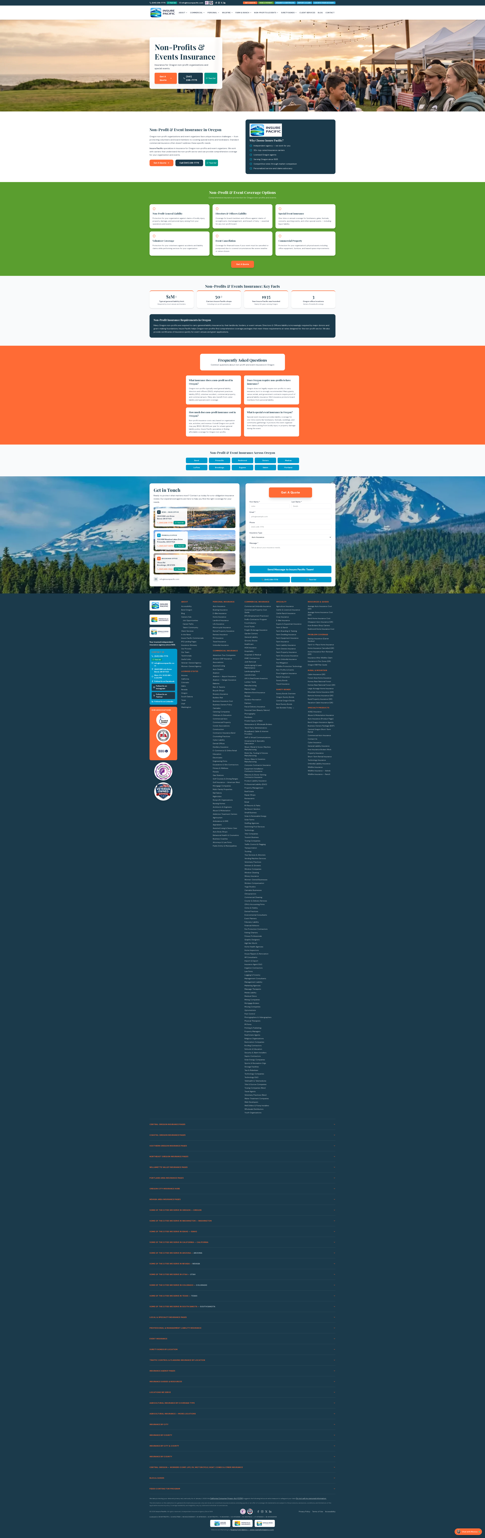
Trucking (248, 851)
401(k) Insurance (315, 712)
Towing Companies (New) (255, 1088)
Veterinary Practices (253, 862)
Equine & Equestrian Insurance (288, 624)
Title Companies (251, 834)
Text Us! (173, 3)
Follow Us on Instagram (161, 687)
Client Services (307, 12)
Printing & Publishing (253, 1028)
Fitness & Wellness (220, 768)
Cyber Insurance (314, 742)
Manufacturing (251, 685)
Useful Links (186, 659)
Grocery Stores (251, 640)
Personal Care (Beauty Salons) (257, 710)
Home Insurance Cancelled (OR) (321, 648)
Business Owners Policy (222, 705)
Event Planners (251, 918)
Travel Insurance (219, 641)
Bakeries (216, 683)
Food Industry (250, 623)
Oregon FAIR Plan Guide (317, 665)
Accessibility (186, 606)
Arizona (184, 675)
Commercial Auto (220, 719)
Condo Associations (221, 726)
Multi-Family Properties (222, 789)
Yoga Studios (250, 887)
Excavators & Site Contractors (225, 765)
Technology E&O (251, 1077)
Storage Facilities (252, 1067)
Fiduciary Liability (252, 922)
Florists (216, 772)
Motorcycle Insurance (222, 627)
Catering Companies (221, 712)
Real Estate (249, 791)
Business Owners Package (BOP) (321, 726)
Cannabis (217, 708)
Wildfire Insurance (315, 767)
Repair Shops (250, 795)
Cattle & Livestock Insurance (288, 610)
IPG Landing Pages (188, 641)
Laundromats (250, 675)
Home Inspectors (252, 950)
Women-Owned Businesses (256, 879)
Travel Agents (250, 1091)
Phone (252, 522)
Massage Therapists (253, 989)
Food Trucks (250, 626)
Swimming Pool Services (255, 827)
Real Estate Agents (252, 1035)
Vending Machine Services (255, 858)
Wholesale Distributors (254, 1109)
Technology (249, 830)
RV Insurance (218, 638)
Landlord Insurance (221, 620)
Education (217, 754)
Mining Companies (252, 1000)
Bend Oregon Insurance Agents (320, 722)
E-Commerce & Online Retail (225, 750)
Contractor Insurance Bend (224, 733)
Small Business (251, 812)
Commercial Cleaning (253, 897)
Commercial (196, 12)
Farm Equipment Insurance (287, 638)
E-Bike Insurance (219, 613)
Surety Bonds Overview (286, 693)
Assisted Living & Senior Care (225, 828)
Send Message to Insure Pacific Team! (291, 569)
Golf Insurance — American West (226, 782)
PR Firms (248, 1024)
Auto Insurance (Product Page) (320, 719)
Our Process (186, 649)
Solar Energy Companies (255, 1060)
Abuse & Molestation (221, 810)
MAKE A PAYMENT (266, 3)
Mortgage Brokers (252, 1003)
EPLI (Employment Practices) (257, 616)
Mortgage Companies (222, 786)
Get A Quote (163, 78)
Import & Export (251, 961)
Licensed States (189, 671)
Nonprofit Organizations (223, 800)
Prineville (219, 460)
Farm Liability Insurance (286, 645)
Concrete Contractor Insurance (258, 765)
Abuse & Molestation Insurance (321, 715)
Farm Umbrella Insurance (286, 659)
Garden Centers (251, 633)
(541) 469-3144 (166, 569)
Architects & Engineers (222, 807)
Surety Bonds (288, 12)
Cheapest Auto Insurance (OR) (320, 622)
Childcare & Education (222, 715)
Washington (186, 707)
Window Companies (253, 869)
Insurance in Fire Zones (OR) (319, 661)
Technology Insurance (317, 760)
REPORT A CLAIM (304, 3)
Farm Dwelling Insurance (286, 634)
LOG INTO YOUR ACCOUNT (324, 3)
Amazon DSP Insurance (222, 659)
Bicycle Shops (218, 690)
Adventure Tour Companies (224, 655)
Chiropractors (250, 894)
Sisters (265, 460)
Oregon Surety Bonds (285, 697)
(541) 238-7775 (166, 523)
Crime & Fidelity (251, 908)
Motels (247, 696)
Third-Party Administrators (256, 728)
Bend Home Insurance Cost (319, 618)
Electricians (217, 757)
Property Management (254, 788)
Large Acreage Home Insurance (321, 688)
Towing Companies (252, 841)
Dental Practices (251, 911)
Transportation (251, 848)
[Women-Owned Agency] (207, 3)
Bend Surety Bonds (284, 704)
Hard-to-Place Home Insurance (321, 644)
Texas (183, 700)
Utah (183, 703)
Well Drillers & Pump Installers (257, 1105)
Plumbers (248, 717)
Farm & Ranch (242, 12)
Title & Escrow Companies (255, 1084)
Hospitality (249, 651)
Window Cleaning (252, 872)
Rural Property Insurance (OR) (320, 699)
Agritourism (217, 817)
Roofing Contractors (253, 1045)
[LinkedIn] (224, 3)
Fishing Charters (251, 932)
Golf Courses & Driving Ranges (225, 779)
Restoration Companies (254, 1042)
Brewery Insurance (220, 694)
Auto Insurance (219, 606)
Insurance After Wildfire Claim (320, 658)
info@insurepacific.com (169, 579)
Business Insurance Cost (223, 701)
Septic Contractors (253, 1056)
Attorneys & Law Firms (222, 842)
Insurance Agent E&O (253, 964)
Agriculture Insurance (285, 606)
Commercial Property (222, 722)
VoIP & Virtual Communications (258, 737)
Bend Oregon (186, 610)
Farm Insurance (282, 641)
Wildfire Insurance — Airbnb (319, 771)
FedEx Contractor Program (256, 619)
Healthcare (249, 644)
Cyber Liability (219, 740)
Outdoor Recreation (253, 699)
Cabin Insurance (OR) (316, 674)
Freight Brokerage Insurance (256, 630)
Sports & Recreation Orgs (255, 1063)
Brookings (219, 467)
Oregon (184, 693)
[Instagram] (219, 3)
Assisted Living (219, 666)
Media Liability (250, 992)
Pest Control (250, 1014)
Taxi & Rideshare (251, 1070)
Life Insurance (218, 624)
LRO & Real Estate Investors (256, 678)
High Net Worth (251, 943)
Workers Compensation (254, 883)
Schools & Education (253, 1049)
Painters (248, 703)
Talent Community (190, 627)
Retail (247, 802)
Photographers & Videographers (258, 1017)
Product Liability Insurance (255, 781)
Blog (320, 12)
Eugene (242, 467)
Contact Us (312, 739)
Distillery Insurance (220, 747)
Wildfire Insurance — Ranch (319, 774)
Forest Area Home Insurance (319, 678)
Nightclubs (217, 796)
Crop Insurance (282, 617)
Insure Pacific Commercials (192, 638)
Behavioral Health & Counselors (226, 835)
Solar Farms (249, 819)
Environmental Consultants (256, 915)
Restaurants (249, 798)
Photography (250, 714)
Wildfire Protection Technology (289, 666)
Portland (288, 467)
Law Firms (249, 971)
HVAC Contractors (252, 658)
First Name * (255, 502)
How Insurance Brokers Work (319, 749)
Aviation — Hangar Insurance (224, 680)
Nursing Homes (219, 803)
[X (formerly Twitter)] (222, 3)
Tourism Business (252, 837)
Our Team (185, 652)
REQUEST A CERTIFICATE (285, 3)
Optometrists (250, 1010)
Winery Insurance (252, 876)
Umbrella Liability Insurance (319, 764)
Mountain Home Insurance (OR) (321, 692)
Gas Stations (218, 775)
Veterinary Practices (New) (256, 1095)
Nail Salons (217, 793)
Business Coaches (220, 839)
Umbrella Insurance (221, 645)
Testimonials (186, 656)
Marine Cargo (250, 689)
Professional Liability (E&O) (256, 784)
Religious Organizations (254, 1038)
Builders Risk (218, 697)
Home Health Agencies (254, 947)
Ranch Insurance (283, 677)
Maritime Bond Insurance (255, 692)
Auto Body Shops (220, 832)
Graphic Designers (252, 940)
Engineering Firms (220, 761)
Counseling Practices (221, 736)
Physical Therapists (252, 1021)
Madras (288, 460)
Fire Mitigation (282, 663)
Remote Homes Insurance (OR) (320, 695)
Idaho (183, 686)
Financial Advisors (252, 925)
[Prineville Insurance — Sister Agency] (160, 625)
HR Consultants (251, 957)
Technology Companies (254, 1074)
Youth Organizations (253, 1112)
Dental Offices (219, 743)
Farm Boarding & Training (286, 631)
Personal (212, 12)
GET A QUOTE (250, 3)
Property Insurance (316, 753)
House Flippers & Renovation (256, 954)
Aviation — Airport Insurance (224, 676)
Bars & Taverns (219, 687)
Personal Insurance (224, 602)
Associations (218, 662)
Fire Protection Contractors (256, 929)
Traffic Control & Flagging (255, 844)
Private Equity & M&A (253, 721)
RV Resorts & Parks (252, 805)
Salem (265, 467)
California (185, 679)
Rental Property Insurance (223, 631)
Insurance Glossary (189, 645)
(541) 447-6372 (166, 546)
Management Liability (253, 982)
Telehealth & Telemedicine (255, 1081)
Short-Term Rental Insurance (320, 756)
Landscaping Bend (252, 671)
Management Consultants (255, 978)
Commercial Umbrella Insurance (258, 606)
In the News (186, 634)
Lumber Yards (250, 682)
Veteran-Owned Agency (191, 663)
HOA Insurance (251, 648)
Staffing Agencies (252, 823)
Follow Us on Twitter (161, 695)
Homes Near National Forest (319, 681)
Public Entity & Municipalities (225, 846)
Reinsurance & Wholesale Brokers (258, 724)
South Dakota (187, 696)
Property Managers (252, 1031)
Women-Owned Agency (191, 666)
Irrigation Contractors (254, 968)
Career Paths (188, 624)
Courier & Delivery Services (256, 901)
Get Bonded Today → (285, 708)
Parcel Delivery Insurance (255, 707)
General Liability (251, 637)
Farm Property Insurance (286, 652)
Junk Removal (250, 662)
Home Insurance (219, 617)
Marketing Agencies (253, 985)
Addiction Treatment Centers (225, 814)
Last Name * (297, 502)
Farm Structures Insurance (287, 656)
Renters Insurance (220, 634)
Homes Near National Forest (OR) (321, 685)
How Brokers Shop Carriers (319, 625)
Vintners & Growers (253, 865)
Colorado (185, 682)
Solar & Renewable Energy (255, 816)
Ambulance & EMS (220, 821)
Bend (196, 460)
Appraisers (217, 825)
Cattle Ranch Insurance (285, 613)
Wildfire (226, 12)
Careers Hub (186, 617)
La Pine (196, 467)
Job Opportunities (190, 620)
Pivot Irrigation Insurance (286, 673)
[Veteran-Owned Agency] (211, 3)
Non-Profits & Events (265, 12)
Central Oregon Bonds (285, 700)
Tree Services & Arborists (255, 855)
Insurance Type (256, 533)
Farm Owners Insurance (286, 649)
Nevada (184, 689)
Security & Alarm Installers (255, 1052)
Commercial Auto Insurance (319, 735)
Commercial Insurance (225, 651)
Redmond (242, 460)
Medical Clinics (251, 996)
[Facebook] (216, 3)
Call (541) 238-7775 (189, 163)
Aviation (216, 673)
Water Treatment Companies (257, 1098)
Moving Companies (252, 1007)
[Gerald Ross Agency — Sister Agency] (163, 634)
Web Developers (251, 1102)
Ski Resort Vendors (252, 809)
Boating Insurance (220, 610)
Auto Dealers (218, 669)
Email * (252, 512)
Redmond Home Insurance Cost (321, 629)
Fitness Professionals (253, 936)
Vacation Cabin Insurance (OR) (320, 702)
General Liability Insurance (319, 746)
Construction (218, 729)
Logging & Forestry (252, 975)
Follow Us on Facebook (164, 681)
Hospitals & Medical (253, 655)
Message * (254, 543)
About (182, 12)
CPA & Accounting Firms (255, 904)
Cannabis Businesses (253, 890)
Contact (329, 12)
